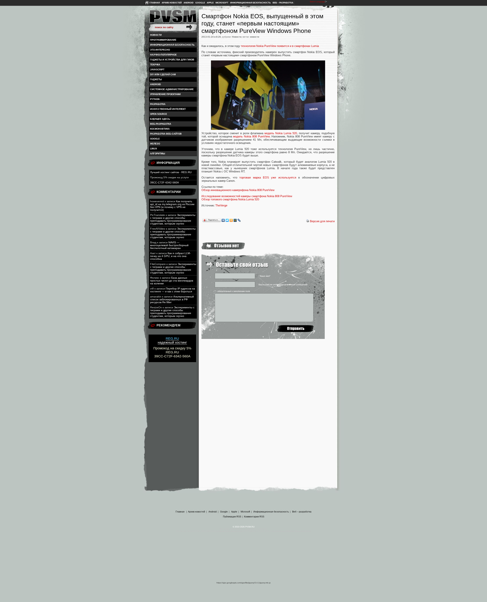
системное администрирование (172, 89)
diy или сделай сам (163, 74)
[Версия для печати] (307, 221)
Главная (155, 3)
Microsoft (222, 3)
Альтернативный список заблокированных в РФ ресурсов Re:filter (172, 299)
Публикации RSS (232, 516)
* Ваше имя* (264, 276)
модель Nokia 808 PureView (251, 136)
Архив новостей (172, 3)
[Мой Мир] (235, 220)
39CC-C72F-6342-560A (164, 182)
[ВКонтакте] (223, 220)
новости (254, 37)
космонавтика (160, 129)
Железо (155, 143)
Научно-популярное (163, 54)
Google (200, 3)
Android (188, 3)
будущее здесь (160, 119)
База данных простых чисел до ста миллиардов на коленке (171, 280)
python (155, 99)
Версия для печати (322, 221)
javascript (157, 69)
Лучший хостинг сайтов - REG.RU (171, 172)
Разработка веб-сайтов (166, 133)
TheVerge (221, 205)
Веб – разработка (283, 3)
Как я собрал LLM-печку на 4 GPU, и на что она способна (170, 256)
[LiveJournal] (239, 220)
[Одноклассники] (231, 220)
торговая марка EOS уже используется (267, 177)
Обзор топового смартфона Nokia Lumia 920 (230, 199)
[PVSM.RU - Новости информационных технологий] (173, 18)
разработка (158, 104)
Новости (156, 35)
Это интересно (160, 49)
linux (153, 148)
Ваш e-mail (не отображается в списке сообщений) (283, 284)
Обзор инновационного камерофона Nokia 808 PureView (238, 190)
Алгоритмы (157, 153)
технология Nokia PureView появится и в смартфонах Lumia (280, 46)
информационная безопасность (172, 45)
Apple (210, 3)
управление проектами (165, 94)
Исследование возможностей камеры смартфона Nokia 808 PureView (246, 196)
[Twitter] (227, 220)
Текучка (155, 64)
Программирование (163, 40)
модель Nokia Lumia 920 (280, 133)
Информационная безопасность (250, 3)
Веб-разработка (160, 124)
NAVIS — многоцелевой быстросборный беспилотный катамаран (169, 245)
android (155, 84)
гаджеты (156, 79)
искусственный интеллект (168, 109)
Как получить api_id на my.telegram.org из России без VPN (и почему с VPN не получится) (172, 205)
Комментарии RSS (254, 516)
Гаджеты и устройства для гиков (172, 59)
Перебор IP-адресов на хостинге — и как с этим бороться (172, 290)
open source (158, 114)
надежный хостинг (172, 340)
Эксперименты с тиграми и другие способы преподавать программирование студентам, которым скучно (172, 219)
